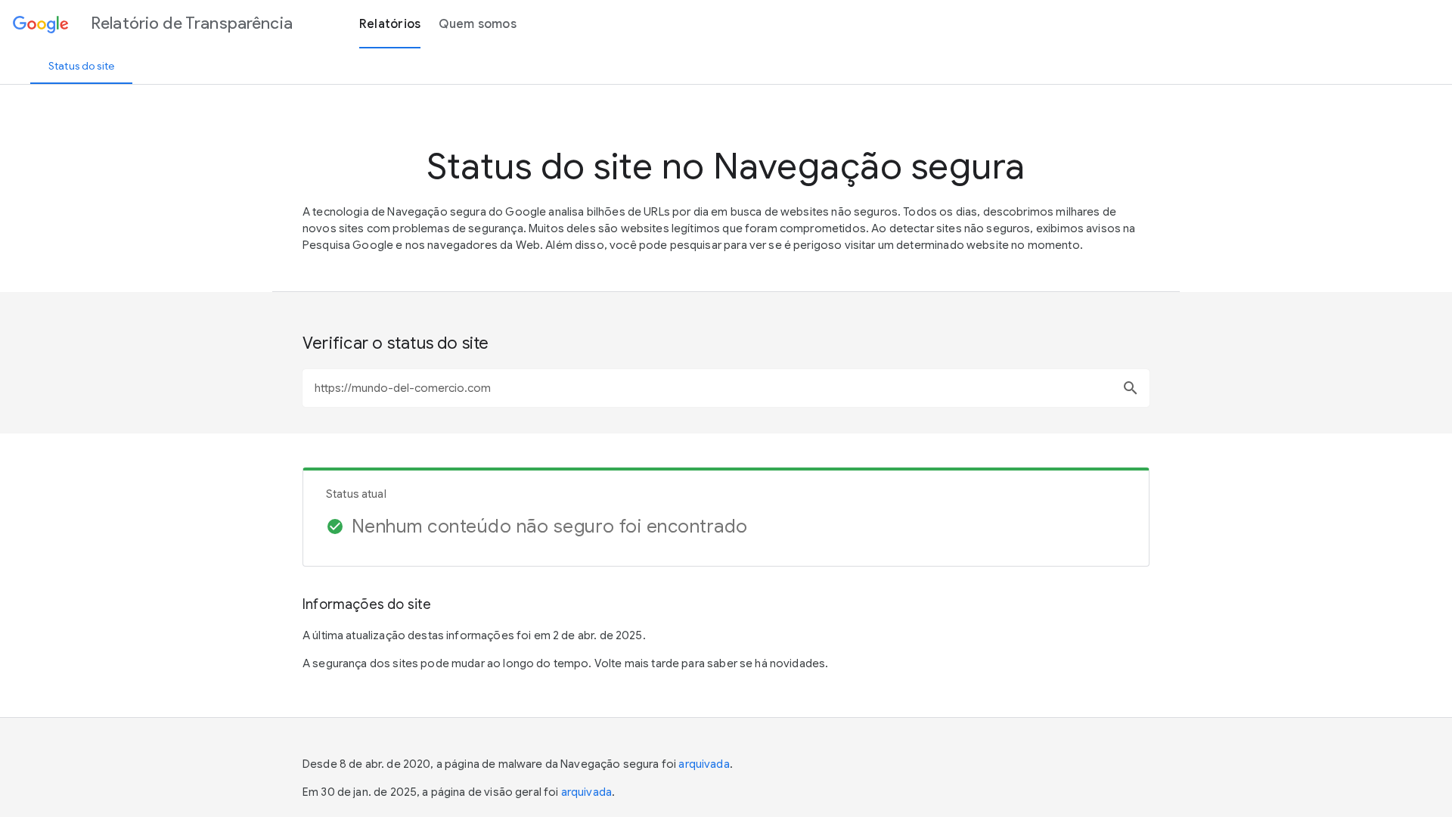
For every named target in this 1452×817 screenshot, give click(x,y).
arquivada (703, 764)
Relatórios (390, 24)
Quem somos (478, 24)
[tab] (81, 66)
